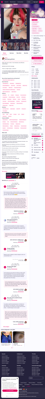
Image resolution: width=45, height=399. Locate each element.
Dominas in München (5, 370)
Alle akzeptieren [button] (9, 390)
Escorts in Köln (4, 360)
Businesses (12, 1)
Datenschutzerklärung (18, 384)
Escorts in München (5, 358)
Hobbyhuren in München (21, 358)
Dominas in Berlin (5, 367)
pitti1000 (10, 267)
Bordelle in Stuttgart (20, 373)
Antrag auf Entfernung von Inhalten (37, 384)
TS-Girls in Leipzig (35, 363)
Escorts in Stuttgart (5, 361)
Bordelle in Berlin (20, 367)
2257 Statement (27, 384)
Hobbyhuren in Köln (20, 360)
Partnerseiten (39, 382)
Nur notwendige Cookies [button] (9, 393)
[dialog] (10, 387)
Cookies (23, 386)
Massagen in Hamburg (36, 369)
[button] (10, 396)
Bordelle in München (20, 370)
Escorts (6, 1)
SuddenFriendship (12, 220)
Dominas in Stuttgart (5, 373)
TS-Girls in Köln (34, 360)
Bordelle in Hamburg (20, 369)
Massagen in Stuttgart (36, 373)
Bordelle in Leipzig (20, 374)
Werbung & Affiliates (32, 382)
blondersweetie (11, 187)
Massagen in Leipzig (35, 374)
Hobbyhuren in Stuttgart (21, 361)
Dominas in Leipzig (5, 374)
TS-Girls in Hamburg (35, 357)
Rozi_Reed (21, 212)
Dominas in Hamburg (6, 369)
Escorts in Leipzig (5, 363)
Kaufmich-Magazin (24, 382)
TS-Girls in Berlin (35, 356)
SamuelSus (11, 299)
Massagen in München (36, 370)
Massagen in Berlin (35, 367)
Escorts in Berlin (5, 356)
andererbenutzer (12, 249)
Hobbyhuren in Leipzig (21, 363)
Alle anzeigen (39, 111)
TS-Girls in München (35, 358)
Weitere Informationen (13, 388)
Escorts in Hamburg (5, 357)
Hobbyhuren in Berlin (20, 356)
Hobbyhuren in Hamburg (21, 357)
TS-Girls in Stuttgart (35, 361)
